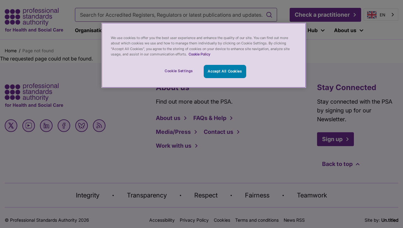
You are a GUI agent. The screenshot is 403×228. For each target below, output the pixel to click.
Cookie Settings (179, 71)
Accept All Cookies (225, 71)
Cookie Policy (199, 54)
